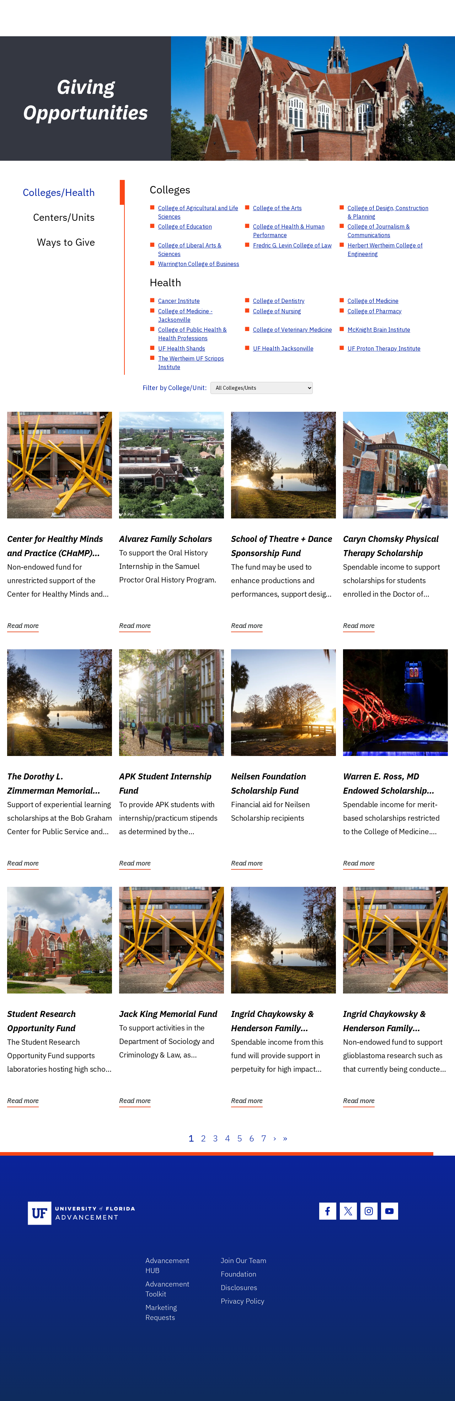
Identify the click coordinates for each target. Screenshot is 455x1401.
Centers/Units (64, 217)
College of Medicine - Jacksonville (185, 315)
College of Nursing (277, 311)
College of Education (185, 226)
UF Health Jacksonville (283, 348)
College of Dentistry (279, 300)
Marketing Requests (161, 1312)
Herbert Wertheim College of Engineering (385, 249)
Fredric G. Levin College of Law (292, 245)
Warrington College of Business (198, 263)
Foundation (238, 1274)
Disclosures (239, 1287)
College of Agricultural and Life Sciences (198, 212)
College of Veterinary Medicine (292, 329)
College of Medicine (373, 300)
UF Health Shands (181, 348)
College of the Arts (277, 208)
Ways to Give (66, 242)
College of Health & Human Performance (289, 231)
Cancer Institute (179, 300)
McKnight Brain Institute (379, 329)
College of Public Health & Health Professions (192, 334)
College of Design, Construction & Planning (388, 212)
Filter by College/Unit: (175, 388)
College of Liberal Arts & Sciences (189, 249)
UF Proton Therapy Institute (384, 348)
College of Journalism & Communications (379, 231)
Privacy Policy (242, 1301)
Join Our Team (244, 1260)
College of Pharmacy (375, 311)
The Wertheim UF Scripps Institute (191, 363)
